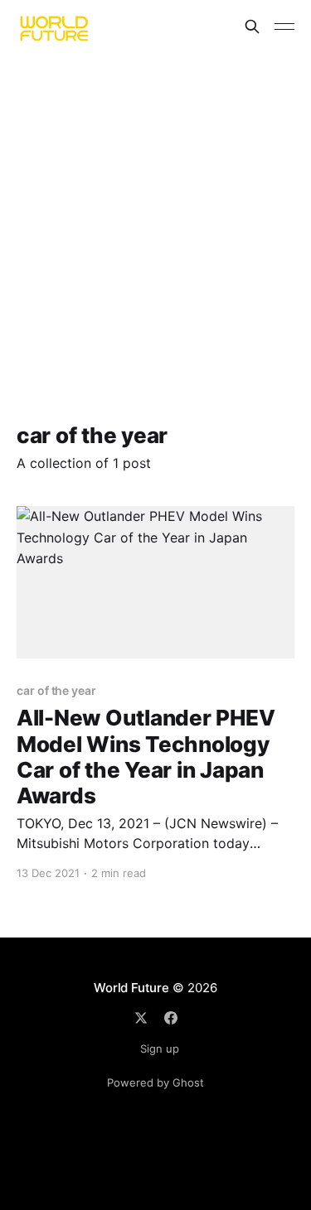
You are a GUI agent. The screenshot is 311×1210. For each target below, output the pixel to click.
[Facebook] (170, 1017)
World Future (131, 987)
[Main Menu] (284, 26)
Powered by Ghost (155, 1082)
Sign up (159, 1048)
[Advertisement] (155, 216)
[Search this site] (252, 26)
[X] (141, 1017)
